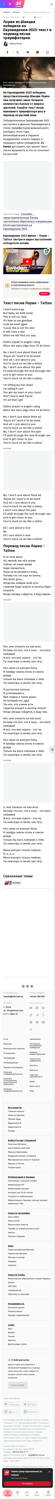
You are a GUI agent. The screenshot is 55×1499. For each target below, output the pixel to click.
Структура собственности (36, 1076)
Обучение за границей (18, 1294)
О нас (6, 1039)
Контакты (34, 1065)
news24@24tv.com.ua (13, 996)
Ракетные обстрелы (17, 1144)
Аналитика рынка (16, 1307)
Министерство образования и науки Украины (29, 1278)
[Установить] (27, 1478)
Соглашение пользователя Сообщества (36, 1046)
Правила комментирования (38, 1053)
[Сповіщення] (51, 4)
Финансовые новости (18, 1224)
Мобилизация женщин (18, 1188)
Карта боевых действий (19, 1148)
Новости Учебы (16, 1275)
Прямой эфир (14, 1119)
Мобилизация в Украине (21, 1177)
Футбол (11, 1332)
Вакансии (34, 1070)
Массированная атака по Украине (23, 1160)
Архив (32, 1082)
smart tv (12, 1411)
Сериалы (12, 1265)
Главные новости (16, 1111)
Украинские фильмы (17, 1253)
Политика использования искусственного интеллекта (10, 1081)
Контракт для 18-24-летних (20, 1192)
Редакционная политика (14, 1049)
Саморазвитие (14, 1290)
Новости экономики (19, 1213)
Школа (11, 1282)
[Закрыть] (49, 1472)
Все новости (15, 1107)
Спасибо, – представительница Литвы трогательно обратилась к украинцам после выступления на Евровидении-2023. (27, 221)
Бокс (10, 1328)
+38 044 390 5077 (37, 996)
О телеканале (9, 1053)
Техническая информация (35, 1060)
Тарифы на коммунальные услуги (23, 1228)
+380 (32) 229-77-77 (20, 1452)
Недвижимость (16, 1303)
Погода (11, 1131)
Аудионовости (14, 1127)
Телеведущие (9, 1058)
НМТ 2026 (12, 1286)
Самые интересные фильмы (21, 1249)
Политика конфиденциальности (13, 1073)
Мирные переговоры (18, 1152)
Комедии (12, 1261)
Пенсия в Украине (16, 1236)
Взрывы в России (16, 1163)
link (31, 1007)
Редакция (8, 1044)
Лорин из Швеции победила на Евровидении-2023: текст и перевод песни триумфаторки (37, 12)
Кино (11, 1246)
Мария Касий (16, 44)
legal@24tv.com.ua (36, 1455)
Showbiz (7, 12)
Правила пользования (13, 1067)
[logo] (18, 4)
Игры (32, 1091)
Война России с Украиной (22, 1140)
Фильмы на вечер (16, 1257)
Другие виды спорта (17, 1344)
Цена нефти (13, 1217)
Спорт (11, 1324)
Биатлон (12, 1340)
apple (31, 1404)
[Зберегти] (47, 52)
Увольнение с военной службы (22, 1181)
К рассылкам (17, 1385)
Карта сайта (35, 1086)
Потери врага (14, 1167)
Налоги (11, 1232)
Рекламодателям (11, 1063)
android (12, 1404)
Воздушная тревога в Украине (22, 1156)
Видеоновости (14, 1123)
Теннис (11, 1336)
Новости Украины (16, 1115)
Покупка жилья (15, 1311)
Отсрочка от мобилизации (20, 1196)
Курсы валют (14, 1221)
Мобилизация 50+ (16, 1184)
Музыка (16, 12)
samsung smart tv (31, 1411)
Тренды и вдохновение (18, 1315)
